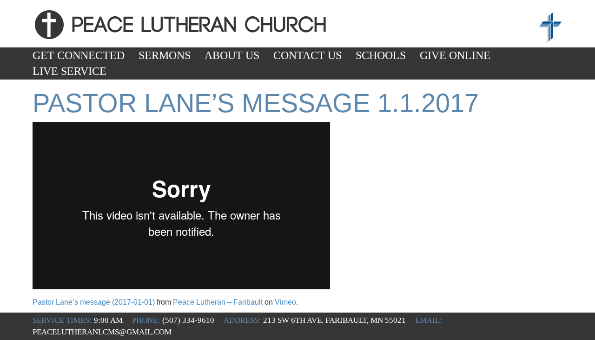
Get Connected (79, 55)
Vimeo (285, 302)
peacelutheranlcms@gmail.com (102, 331)
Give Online (455, 55)
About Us (232, 55)
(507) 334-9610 (188, 320)
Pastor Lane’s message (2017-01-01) (94, 302)
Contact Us (307, 55)
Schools (381, 55)
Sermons (165, 55)
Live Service (69, 71)
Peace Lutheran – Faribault (218, 302)
